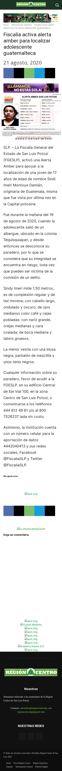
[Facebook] (8, 73)
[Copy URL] (50, 73)
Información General (21, 24)
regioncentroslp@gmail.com (31, 712)
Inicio (6, 24)
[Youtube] (39, 736)
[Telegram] (39, 73)
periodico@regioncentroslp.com (36, 708)
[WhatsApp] (29, 73)
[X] (19, 73)
